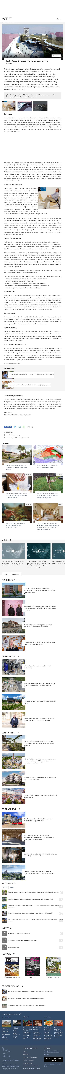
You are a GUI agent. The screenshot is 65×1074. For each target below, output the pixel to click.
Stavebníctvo (8, 656)
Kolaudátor (15, 574)
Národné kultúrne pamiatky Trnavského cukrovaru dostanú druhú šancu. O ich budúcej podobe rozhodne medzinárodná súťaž (39, 761)
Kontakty (26, 1054)
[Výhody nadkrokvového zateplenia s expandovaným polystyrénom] (8, 384)
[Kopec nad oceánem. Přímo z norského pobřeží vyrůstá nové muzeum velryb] (17, 1022)
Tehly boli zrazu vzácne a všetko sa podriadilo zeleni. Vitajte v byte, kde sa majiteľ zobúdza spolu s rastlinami (37, 1034)
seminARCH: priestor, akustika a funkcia (19, 933)
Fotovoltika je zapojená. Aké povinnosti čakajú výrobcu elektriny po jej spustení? (30, 913)
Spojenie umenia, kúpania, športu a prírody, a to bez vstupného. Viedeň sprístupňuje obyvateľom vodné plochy (34, 906)
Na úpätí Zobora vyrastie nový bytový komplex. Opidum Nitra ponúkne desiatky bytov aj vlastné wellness (39, 743)
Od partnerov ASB (10, 986)
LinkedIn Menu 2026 (13, 947)
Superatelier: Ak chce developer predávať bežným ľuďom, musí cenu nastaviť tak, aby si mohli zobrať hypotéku (40, 608)
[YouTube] (24, 427)
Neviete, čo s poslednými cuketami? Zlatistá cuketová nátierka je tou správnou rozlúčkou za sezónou (48, 1034)
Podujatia (6, 928)
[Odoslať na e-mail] (28, 427)
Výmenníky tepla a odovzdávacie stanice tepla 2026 (22, 940)
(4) (57, 55)
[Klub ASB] (57, 19)
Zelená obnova (9, 809)
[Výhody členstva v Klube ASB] (7, 95)
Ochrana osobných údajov (30, 1066)
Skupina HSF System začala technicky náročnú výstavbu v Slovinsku (26, 1005)
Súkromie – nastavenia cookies (31, 1068)
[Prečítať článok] (13, 551)
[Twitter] (15, 427)
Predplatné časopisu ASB (30, 1057)
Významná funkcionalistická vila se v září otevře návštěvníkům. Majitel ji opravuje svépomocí (6, 1034)
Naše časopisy (8, 954)
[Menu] (61, 19)
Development (8, 733)
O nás (24, 1051)
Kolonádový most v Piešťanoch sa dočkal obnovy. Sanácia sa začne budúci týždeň (30, 899)
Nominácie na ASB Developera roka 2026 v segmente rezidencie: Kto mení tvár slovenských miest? (13, 563)
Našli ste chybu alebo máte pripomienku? (17, 437)
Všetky (6, 574)
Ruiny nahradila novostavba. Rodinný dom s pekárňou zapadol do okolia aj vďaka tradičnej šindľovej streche (35, 920)
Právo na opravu (28, 1063)
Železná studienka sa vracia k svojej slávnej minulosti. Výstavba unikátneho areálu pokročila (33, 892)
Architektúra (8, 580)
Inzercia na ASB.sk (28, 1060)
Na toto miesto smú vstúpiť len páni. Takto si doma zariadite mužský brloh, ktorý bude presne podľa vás (27, 1033)
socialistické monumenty (13, 435)
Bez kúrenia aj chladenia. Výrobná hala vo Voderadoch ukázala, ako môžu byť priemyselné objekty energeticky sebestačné (39, 837)
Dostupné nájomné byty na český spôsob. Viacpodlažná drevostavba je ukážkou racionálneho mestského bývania (40, 590)
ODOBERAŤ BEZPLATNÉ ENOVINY (53, 1059)
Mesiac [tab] (12, 887)
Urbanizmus (9, 432)
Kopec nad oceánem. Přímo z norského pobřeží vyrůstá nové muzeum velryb (16, 1032)
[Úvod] (7, 18)
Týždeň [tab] (5, 887)
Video (4, 540)
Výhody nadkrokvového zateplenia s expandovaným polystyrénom (30, 385)
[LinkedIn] (19, 427)
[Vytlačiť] (32, 427)
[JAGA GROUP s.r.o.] (6, 1052)
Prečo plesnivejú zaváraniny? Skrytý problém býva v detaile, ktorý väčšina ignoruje (58, 1032)
